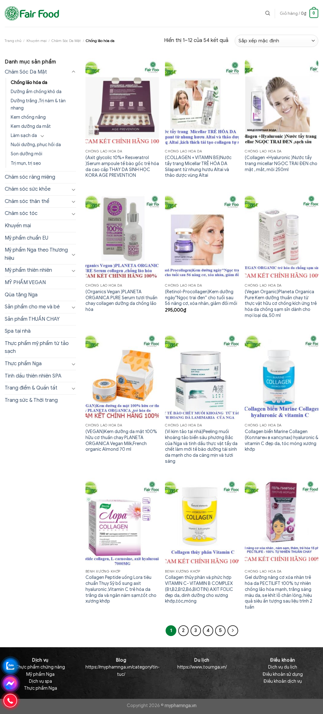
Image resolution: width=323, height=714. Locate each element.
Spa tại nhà (18, 331)
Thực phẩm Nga (23, 363)
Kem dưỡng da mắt (31, 126)
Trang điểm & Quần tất (31, 388)
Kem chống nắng (28, 117)
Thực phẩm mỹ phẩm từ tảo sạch (37, 347)
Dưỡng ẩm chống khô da (36, 91)
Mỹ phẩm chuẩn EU (26, 238)
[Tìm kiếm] (267, 13)
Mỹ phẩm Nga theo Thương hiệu (36, 254)
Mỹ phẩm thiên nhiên (28, 270)
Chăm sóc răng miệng (30, 177)
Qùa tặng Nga (21, 295)
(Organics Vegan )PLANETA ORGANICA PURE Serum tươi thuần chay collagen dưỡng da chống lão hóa (121, 300)
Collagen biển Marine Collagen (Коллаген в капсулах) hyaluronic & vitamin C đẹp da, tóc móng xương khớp (281, 440)
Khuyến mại (36, 41)
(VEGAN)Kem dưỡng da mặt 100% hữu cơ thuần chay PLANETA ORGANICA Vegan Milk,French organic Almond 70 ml (121, 440)
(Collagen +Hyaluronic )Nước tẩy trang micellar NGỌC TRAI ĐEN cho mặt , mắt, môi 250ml (281, 163)
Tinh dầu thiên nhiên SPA (33, 376)
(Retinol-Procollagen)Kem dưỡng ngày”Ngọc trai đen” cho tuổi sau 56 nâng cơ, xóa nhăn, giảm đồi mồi (201, 297)
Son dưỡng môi (26, 154)
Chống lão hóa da (29, 82)
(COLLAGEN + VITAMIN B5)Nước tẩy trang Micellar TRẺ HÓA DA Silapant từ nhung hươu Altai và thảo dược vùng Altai (198, 166)
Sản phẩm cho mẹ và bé (32, 307)
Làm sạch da (24, 135)
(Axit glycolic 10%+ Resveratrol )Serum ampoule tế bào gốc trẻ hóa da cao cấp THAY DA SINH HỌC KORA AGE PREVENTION (122, 166)
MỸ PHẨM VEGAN (25, 282)
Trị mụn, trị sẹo (26, 163)
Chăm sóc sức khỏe (27, 189)
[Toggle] (73, 72)
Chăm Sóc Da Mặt (66, 41)
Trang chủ (13, 41)
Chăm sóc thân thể (27, 201)
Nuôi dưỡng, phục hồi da (36, 144)
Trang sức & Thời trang (31, 400)
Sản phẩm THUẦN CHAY (32, 319)
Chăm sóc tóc (21, 213)
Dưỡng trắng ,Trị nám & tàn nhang (38, 104)
